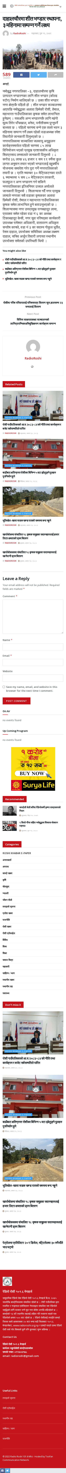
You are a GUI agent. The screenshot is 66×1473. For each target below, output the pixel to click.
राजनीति (6, 919)
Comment (10, 596)
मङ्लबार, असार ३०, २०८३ (29, 433)
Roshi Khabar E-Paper (18, 417)
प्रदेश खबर (8, 913)
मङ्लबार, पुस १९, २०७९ (41, 33)
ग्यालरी (5, 893)
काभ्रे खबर (7, 873)
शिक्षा (5, 953)
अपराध (6, 866)
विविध (5, 939)
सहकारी (6, 966)
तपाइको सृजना (9, 906)
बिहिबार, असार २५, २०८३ (28, 481)
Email (7, 655)
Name (7, 640)
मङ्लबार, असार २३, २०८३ (29, 525)
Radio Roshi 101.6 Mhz (21, 1456)
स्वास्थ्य (6, 993)
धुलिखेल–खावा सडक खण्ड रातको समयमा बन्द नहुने (28, 278)
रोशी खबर (7, 926)
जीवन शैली (7, 899)
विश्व (5, 946)
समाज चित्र (8, 959)
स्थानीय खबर (8, 979)
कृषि (4, 879)
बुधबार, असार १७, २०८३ (28, 543)
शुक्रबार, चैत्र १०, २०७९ (29, 815)
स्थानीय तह (8, 986)
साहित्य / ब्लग (9, 973)
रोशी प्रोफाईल (9, 933)
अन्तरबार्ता (7, 860)
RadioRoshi (19, 33)
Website (7, 671)
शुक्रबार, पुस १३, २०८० (29, 830)
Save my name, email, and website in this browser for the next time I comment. (31, 688)
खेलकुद (6, 886)
